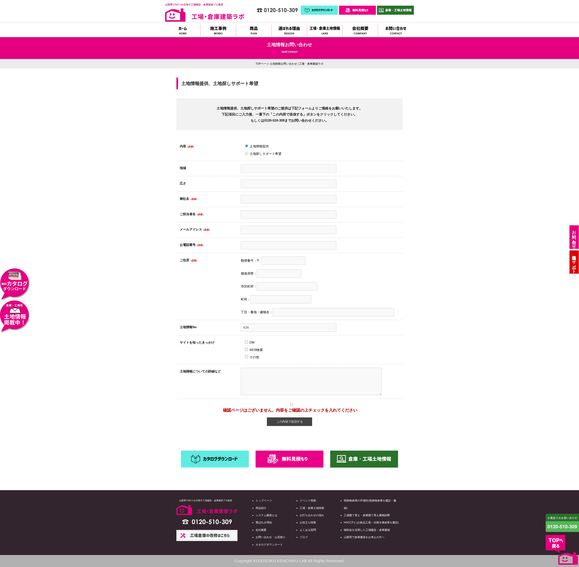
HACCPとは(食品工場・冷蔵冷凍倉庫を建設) (371, 522)
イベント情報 (308, 500)
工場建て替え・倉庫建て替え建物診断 (367, 515)
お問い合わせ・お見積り (270, 537)
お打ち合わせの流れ (312, 515)
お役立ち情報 (308, 522)
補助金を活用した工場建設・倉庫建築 (367, 530)
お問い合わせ (574, 237)
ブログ (304, 537)
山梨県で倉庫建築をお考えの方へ (364, 537)
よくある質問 (308, 530)
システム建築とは (266, 515)
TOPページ (262, 63)
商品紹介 (261, 508)
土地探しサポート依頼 (574, 262)
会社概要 (261, 530)
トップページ (264, 500)
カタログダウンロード (269, 544)
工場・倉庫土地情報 (312, 508)
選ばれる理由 (264, 522)
